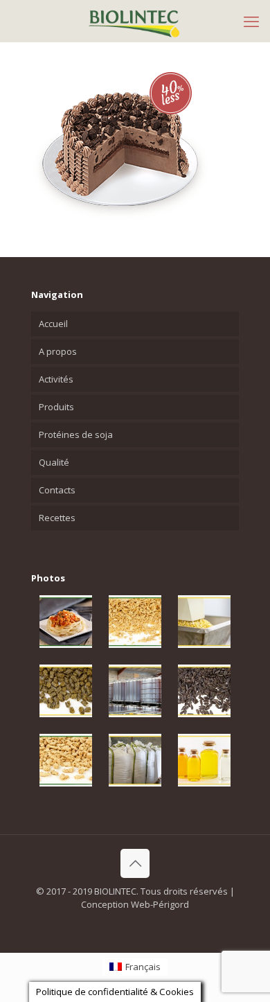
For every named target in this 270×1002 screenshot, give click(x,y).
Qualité (54, 462)
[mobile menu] (251, 21)
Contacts (57, 490)
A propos (58, 351)
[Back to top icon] (135, 863)
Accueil (53, 323)
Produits (56, 407)
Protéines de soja (76, 434)
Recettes (57, 517)
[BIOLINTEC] (135, 20)
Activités (56, 379)
